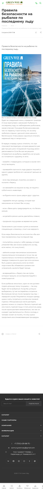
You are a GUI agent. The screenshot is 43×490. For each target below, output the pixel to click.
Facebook (13, 461)
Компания (6, 425)
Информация (8, 431)
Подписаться (34, 403)
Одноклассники (29, 461)
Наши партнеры (9, 420)
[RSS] (36, 32)
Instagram (19, 461)
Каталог (5, 415)
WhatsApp (35, 461)
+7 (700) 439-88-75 (22, 443)
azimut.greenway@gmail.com (23, 448)
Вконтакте (8, 461)
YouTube (24, 461)
